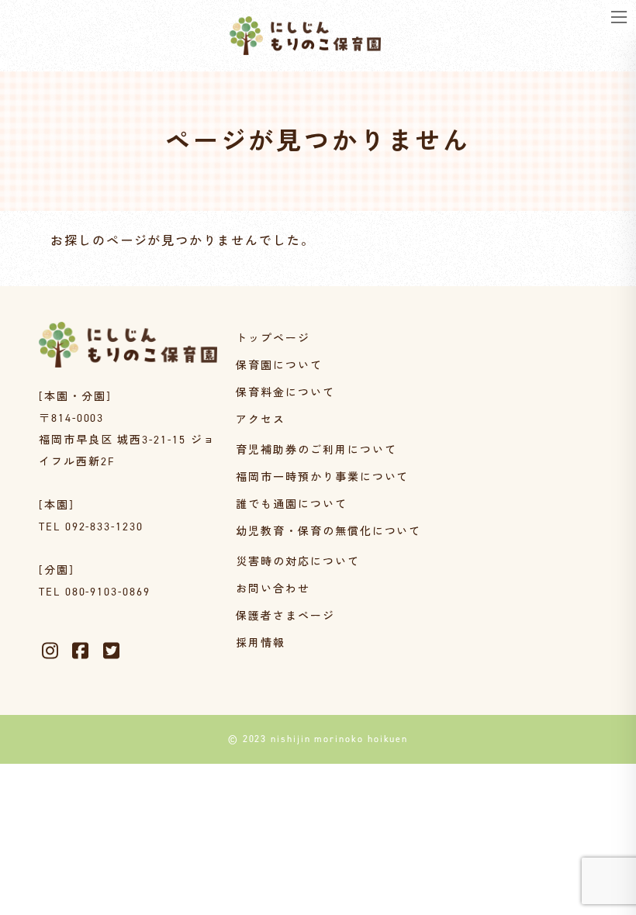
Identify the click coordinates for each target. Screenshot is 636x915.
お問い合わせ (273, 589)
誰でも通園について (291, 504)
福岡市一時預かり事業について (322, 477)
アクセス (260, 420)
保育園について (279, 365)
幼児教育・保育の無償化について (328, 531)
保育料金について (285, 392)
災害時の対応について (297, 561)
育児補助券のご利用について (316, 450)
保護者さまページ (285, 616)
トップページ (273, 338)
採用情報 (260, 643)
